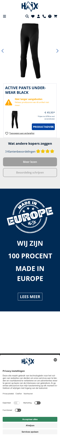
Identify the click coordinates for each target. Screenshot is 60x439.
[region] (30, 51)
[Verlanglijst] (33, 16)
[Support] (44, 16)
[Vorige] (2, 50)
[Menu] (4, 16)
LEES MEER (30, 296)
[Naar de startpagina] (30, 6)
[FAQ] (50, 16)
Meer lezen (30, 162)
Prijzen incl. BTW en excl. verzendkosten (30, 324)
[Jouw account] (38, 16)
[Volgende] (57, 50)
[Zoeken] (27, 16)
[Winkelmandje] (55, 16)
